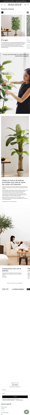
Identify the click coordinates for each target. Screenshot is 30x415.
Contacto (2, 408)
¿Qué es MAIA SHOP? (5, 412)
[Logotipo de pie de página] (6, 404)
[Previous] (1, 1)
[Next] (28, 1)
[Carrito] (28, 4)
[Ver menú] (1, 4)
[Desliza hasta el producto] (2, 12)
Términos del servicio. (19, 399)
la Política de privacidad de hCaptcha (8, 399)
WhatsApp (3, 410)
